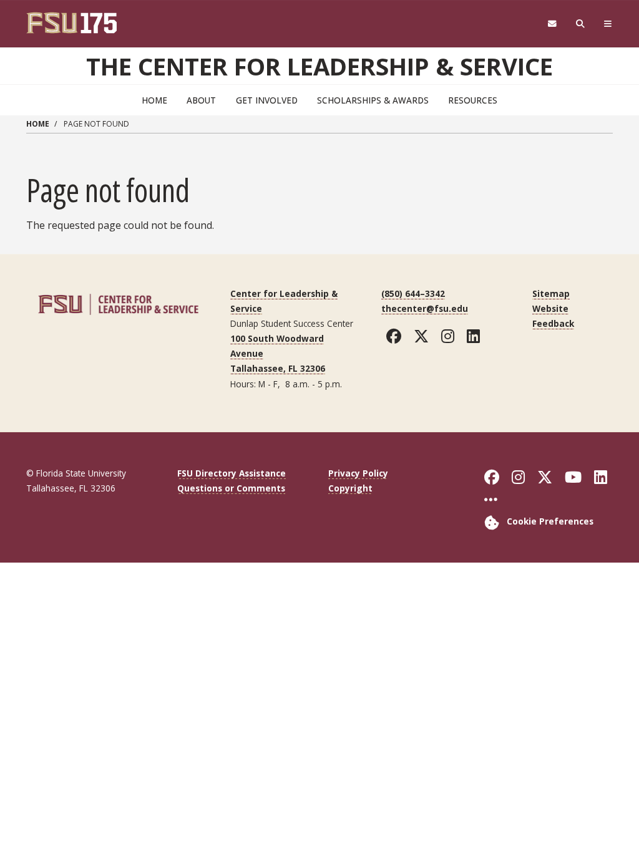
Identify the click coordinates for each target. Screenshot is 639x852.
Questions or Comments (231, 488)
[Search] (580, 24)
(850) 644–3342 (413, 293)
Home (154, 100)
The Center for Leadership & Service (319, 66)
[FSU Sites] (608, 24)
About (201, 100)
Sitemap (551, 293)
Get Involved (267, 100)
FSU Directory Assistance (231, 473)
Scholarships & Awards (373, 100)
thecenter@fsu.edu (424, 308)
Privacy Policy (358, 473)
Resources (472, 100)
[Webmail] (552, 24)
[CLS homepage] (118, 303)
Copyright (350, 488)
